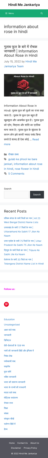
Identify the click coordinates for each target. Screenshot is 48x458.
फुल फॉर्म (7, 371)
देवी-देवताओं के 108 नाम (14, 345)
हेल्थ (5, 429)
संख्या (6, 413)
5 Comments (16, 173)
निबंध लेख (8, 356)
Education (9, 319)
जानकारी (7, 335)
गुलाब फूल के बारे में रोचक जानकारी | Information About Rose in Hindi (21, 51)
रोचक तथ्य (13, 154)
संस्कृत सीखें (9, 418)
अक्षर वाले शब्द (9, 329)
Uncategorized (12, 324)
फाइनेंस (7, 366)
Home (12, 443)
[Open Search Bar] (41, 13)
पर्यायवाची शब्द (9, 361)
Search (7, 188)
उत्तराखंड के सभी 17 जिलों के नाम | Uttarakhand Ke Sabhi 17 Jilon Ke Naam (22, 231)
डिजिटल (7, 340)
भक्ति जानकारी (10, 377)
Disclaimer (16, 448)
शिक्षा (6, 408)
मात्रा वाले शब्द (10, 392)
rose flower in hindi (27, 168)
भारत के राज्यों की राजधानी (15, 387)
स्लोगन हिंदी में (9, 424)
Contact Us (22, 443)
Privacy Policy (30, 448)
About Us (34, 443)
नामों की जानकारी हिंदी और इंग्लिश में (19, 350)
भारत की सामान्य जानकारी (14, 382)
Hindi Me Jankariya (24, 5)
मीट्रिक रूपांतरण (11, 397)
